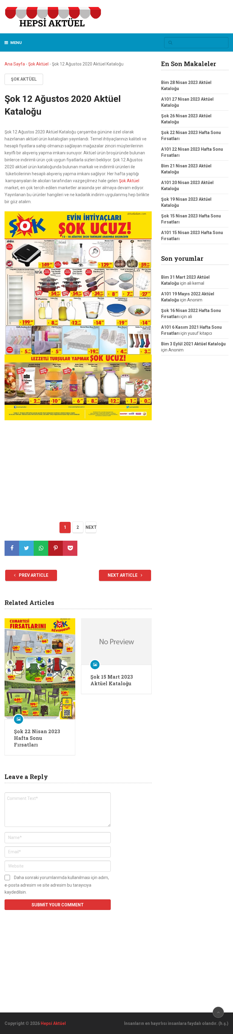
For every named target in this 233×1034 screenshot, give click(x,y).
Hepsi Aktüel (53, 1023)
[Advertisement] (78, 468)
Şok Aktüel (38, 64)
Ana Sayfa (15, 64)
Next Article (123, 575)
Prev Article (33, 575)
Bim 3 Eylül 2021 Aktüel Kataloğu (193, 343)
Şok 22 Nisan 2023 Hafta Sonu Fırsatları (37, 738)
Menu (16, 42)
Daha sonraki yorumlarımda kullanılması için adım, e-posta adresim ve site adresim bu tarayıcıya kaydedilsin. (57, 885)
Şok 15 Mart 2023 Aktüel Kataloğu (111, 680)
